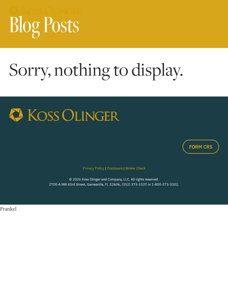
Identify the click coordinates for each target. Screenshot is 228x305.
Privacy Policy (93, 168)
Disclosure (115, 168)
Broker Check (135, 168)
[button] (216, 11)
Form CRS (201, 146)
